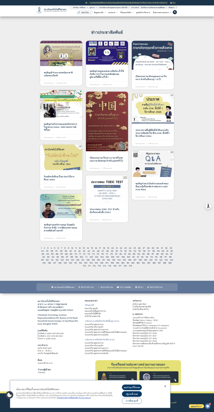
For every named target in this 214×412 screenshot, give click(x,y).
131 (103, 259)
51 (121, 250)
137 (135, 259)
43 (84, 250)
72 (84, 253)
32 (166, 248)
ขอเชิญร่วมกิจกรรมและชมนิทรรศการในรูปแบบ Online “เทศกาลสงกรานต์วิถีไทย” (60, 127)
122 (57, 259)
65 (52, 253)
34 (42, 250)
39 (66, 250)
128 (88, 259)
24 (130, 248)
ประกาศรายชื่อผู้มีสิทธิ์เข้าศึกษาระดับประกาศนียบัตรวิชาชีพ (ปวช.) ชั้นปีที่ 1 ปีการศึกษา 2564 (152, 133)
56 (144, 250)
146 (49, 262)
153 (85, 262)
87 (153, 253)
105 (107, 256)
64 (47, 253)
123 (62, 259)
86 (148, 253)
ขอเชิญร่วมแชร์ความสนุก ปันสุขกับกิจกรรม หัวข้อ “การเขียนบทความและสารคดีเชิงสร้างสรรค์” (60, 227)
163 (138, 262)
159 (117, 262)
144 (171, 259)
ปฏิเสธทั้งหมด (132, 394)
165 (148, 262)
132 (108, 259)
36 (52, 250)
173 (99, 265)
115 (156, 256)
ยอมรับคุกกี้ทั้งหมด (132, 387)
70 (76, 253)
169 (170, 262)
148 (59, 262)
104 (102, 256)
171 (89, 265)
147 (54, 262)
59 (158, 250)
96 (62, 256)
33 (171, 248)
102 (91, 256)
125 (72, 259)
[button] (175, 12)
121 (52, 259)
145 (44, 262)
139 (145, 259)
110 (133, 256)
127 (82, 259)
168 (164, 262)
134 (119, 259)
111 (138, 256)
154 (91, 262)
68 (66, 253)
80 (121, 253)
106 (112, 256)
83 (134, 253)
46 (98, 250)
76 (102, 253)
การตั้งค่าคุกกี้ (132, 401)
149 (65, 262)
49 (112, 250)
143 (166, 259)
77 (107, 253)
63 (43, 253)
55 (139, 250)
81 (125, 253)
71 (80, 253)
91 (171, 253)
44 (88, 250)
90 (167, 253)
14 (88, 248)
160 (122, 262)
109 (128, 256)
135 (124, 259)
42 (79, 250)
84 (139, 253)
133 (113, 259)
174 (104, 265)
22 (121, 248)
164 (143, 262)
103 (96, 256)
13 (84, 248)
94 (53, 256)
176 (114, 265)
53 (130, 250)
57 (149, 250)
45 (93, 250)
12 (80, 248)
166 (154, 262)
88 (157, 253)
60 (163, 250)
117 (165, 256)
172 (94, 265)
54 (135, 250)
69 (71, 253)
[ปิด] (165, 386)
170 (84, 265)
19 (108, 248)
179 (130, 265)
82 (129, 253)
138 (140, 259)
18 (104, 248)
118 (170, 256)
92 (43, 256)
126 (77, 259)
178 (125, 265)
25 (135, 248)
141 (156, 259)
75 (98, 253)
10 (72, 248)
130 (98, 259)
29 (153, 248)
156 (101, 262)
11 (76, 248)
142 (160, 259)
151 (75, 262)
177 (120, 265)
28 (148, 248)
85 (143, 253)
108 (123, 256)
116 (161, 256)
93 (48, 256)
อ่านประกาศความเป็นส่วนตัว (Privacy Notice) (74, 398)
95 (57, 256)
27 (144, 248)
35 (47, 250)
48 (107, 250)
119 (42, 259)
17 (100, 248)
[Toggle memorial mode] (208, 206)
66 (57, 253)
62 (172, 250)
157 (107, 262)
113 (147, 256)
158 (112, 262)
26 (139, 248)
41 (75, 250)
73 (89, 253)
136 (129, 259)
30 (157, 248)
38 (61, 250)
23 (125, 248)
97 (67, 256)
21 (117, 248)
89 (162, 253)
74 (93, 253)
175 (109, 265)
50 (117, 250)
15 (92, 248)
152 (80, 262)
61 (167, 250)
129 (93, 259)
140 (150, 259)
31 (162, 248)
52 (125, 250)
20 (112, 248)
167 (159, 262)
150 (70, 262)
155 (96, 262)
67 (62, 253)
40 (70, 250)
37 (56, 250)
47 (103, 250)
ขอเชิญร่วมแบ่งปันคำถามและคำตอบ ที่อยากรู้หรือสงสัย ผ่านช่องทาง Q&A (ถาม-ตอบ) (151, 186)
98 (71, 256)
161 (128, 262)
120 (47, 259)
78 (111, 253)
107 (117, 256)
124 (67, 259)
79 (116, 253)
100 (81, 256)
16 (96, 248)
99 (76, 256)
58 (153, 250)
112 (142, 256)
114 (151, 256)
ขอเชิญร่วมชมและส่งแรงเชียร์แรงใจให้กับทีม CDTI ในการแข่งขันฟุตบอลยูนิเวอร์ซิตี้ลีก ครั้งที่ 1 (107, 74)
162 (132, 262)
